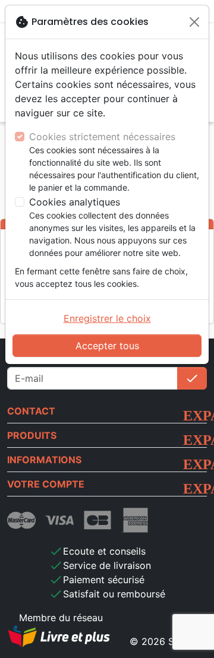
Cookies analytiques (74, 202)
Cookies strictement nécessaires (102, 137)
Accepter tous (107, 346)
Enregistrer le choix (107, 318)
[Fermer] (194, 21)
